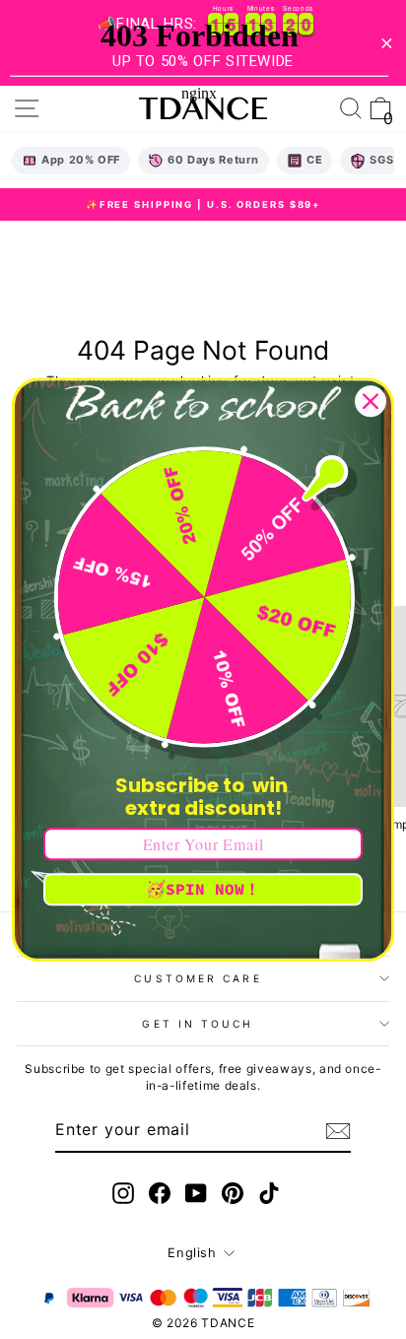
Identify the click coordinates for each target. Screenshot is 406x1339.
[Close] (370, 401)
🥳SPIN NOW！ (203, 889)
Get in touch (197, 1024)
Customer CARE (197, 978)
